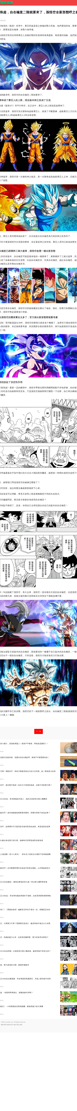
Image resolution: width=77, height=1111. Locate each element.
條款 (15, 1024)
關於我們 (3, 1024)
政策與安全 (10, 1024)
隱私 (18, 1024)
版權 (21, 1024)
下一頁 (38, 731)
